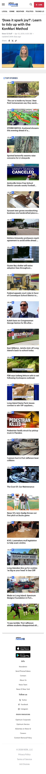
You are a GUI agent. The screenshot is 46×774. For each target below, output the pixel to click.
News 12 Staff (7, 34)
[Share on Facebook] (9, 41)
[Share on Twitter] (12, 41)
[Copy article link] (16, 41)
